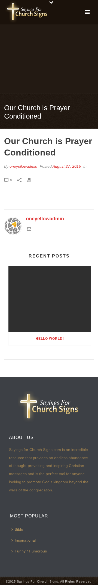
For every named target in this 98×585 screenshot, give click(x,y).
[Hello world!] (49, 299)
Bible (19, 529)
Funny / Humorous (31, 551)
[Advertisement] (49, 58)
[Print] (32, 180)
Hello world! (50, 339)
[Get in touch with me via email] (29, 229)
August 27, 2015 (67, 166)
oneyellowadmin (23, 166)
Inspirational (25, 540)
